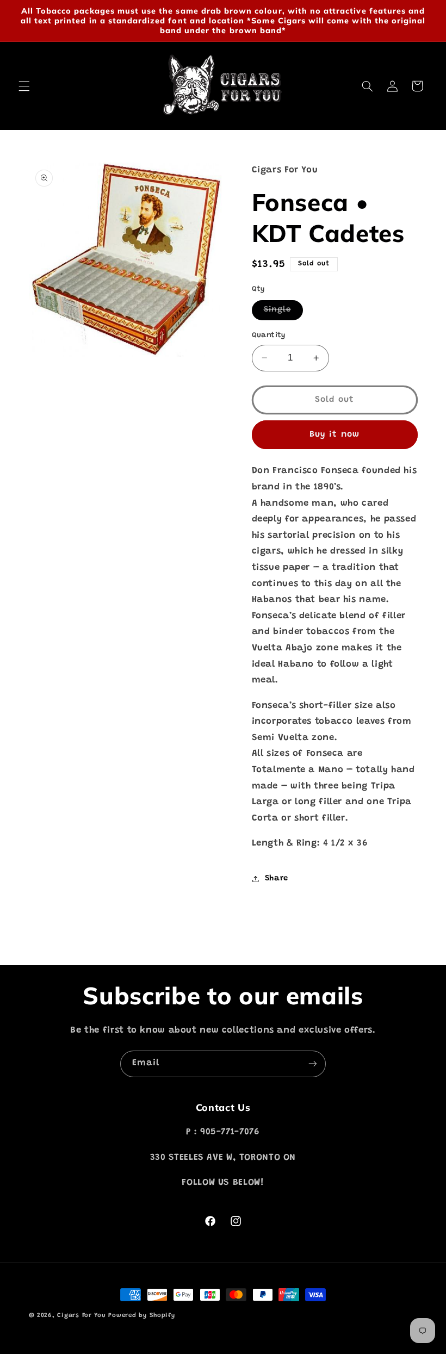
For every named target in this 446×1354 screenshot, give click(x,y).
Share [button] (276, 878)
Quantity (269, 335)
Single (283, 312)
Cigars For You (81, 1316)
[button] (23, 85)
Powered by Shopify (141, 1316)
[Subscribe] (312, 1064)
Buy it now (334, 434)
